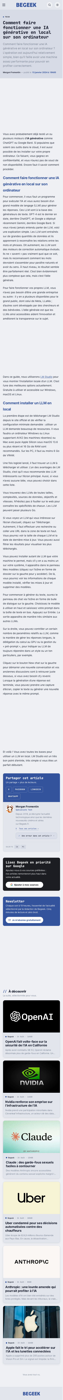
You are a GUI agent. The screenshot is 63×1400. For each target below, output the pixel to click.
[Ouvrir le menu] (4, 5)
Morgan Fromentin (11, 72)
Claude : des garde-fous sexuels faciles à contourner (29, 1172)
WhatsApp (13, 796)
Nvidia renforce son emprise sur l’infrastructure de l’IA (28, 1113)
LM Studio (46, 376)
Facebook (20, 789)
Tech (7, 17)
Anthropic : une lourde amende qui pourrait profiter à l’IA (28, 1294)
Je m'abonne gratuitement (26, 931)
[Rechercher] (49, 5)
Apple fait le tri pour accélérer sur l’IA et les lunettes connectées (28, 1355)
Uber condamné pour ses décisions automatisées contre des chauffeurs (28, 1233)
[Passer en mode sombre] (57, 5)
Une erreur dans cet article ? (35, 846)
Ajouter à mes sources (26, 896)
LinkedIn (36, 789)
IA (17, 858)
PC (23, 858)
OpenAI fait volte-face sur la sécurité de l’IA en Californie (26, 1054)
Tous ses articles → (29, 828)
